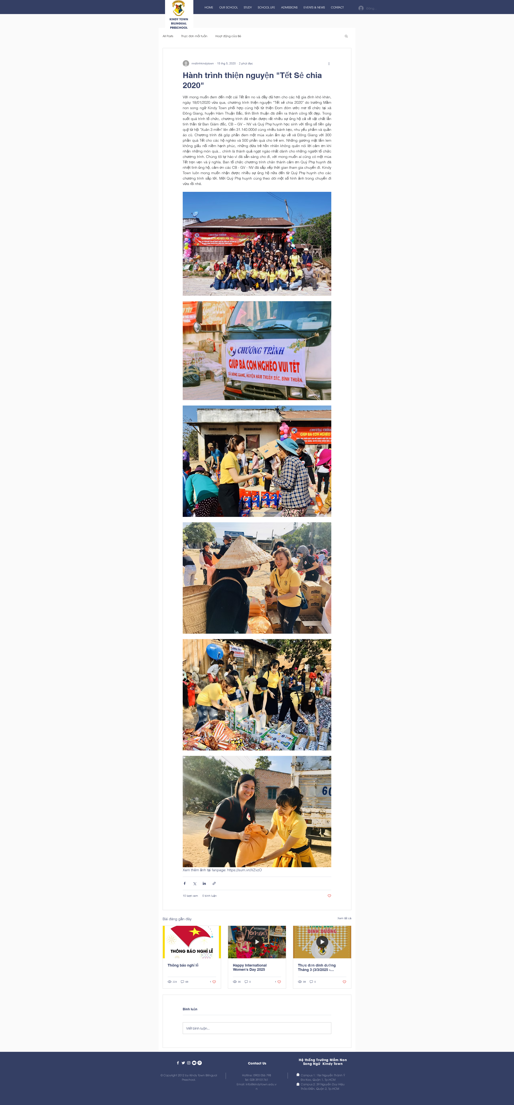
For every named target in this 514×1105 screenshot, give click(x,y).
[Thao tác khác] (328, 63)
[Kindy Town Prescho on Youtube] (194, 1063)
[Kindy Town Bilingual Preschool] (178, 1063)
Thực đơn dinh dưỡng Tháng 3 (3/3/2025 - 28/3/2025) (317, 967)
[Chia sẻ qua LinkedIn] (204, 883)
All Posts (168, 36)
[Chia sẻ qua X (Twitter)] (194, 883)
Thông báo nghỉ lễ (183, 965)
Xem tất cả (344, 918)
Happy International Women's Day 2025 (250, 967)
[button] (346, 36)
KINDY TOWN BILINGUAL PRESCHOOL (178, 23)
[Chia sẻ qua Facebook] (185, 883)
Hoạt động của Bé (228, 36)
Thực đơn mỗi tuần (194, 36)
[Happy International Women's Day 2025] (257, 942)
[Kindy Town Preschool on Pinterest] (199, 1063)
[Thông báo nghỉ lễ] (192, 942)
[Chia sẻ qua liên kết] (214, 883)
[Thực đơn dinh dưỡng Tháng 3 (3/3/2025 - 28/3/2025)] (322, 942)
